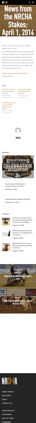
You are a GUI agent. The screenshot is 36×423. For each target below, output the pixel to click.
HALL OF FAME (8, 418)
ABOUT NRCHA (8, 392)
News (10, 46)
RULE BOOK (6, 396)
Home (4, 46)
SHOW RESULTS (8, 411)
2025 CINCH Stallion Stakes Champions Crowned (8, 91)
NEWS (4, 399)
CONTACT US (7, 403)
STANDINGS (7, 414)
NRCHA (18, 137)
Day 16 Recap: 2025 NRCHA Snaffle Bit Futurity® (24, 91)
